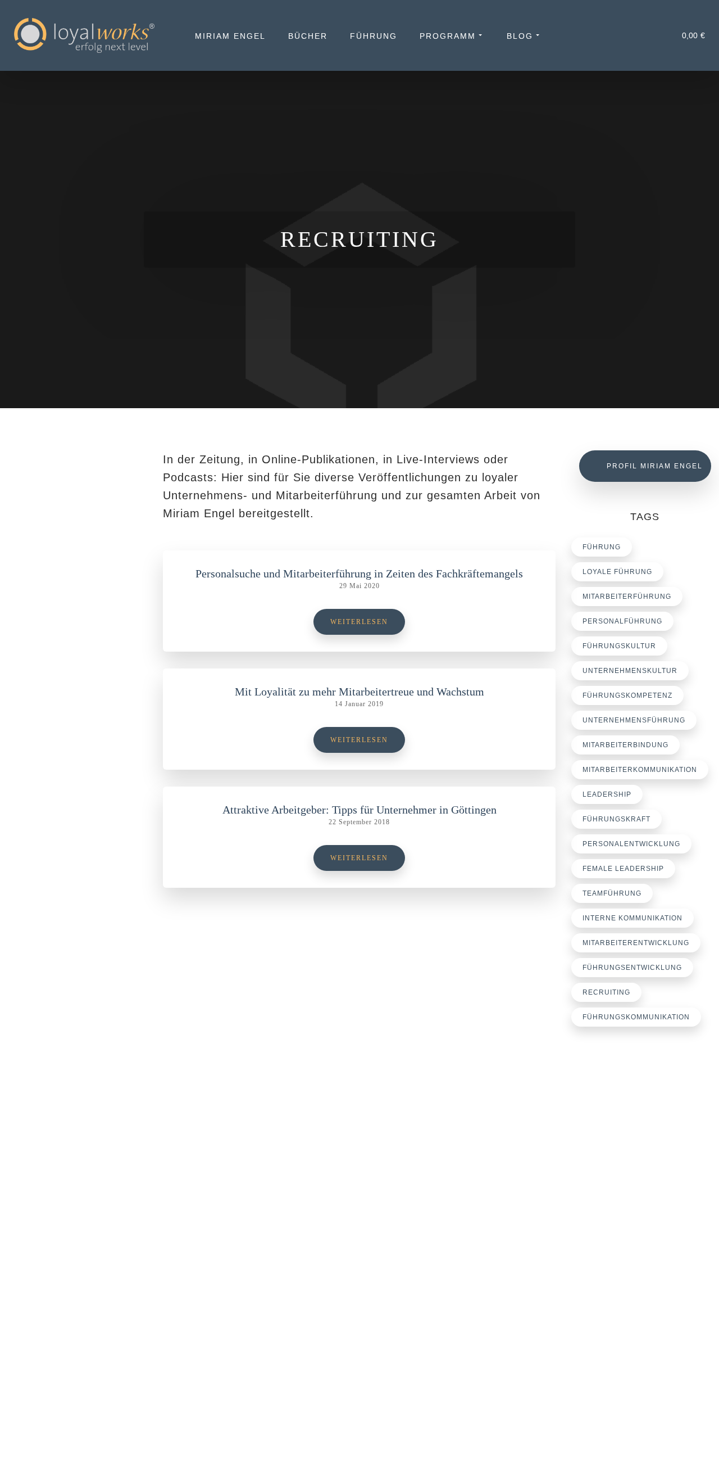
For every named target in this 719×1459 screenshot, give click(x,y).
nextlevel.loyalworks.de (634, 1288)
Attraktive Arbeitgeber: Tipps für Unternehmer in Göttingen (359, 809)
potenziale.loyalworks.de (636, 1274)
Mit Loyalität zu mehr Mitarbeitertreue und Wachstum (359, 691)
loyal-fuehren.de (621, 1261)
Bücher (307, 35)
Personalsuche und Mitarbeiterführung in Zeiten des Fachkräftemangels (359, 573)
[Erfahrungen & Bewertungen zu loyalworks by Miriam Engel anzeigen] (80, 1293)
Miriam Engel (230, 35)
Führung (373, 35)
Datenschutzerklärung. (279, 1433)
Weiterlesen (359, 622)
